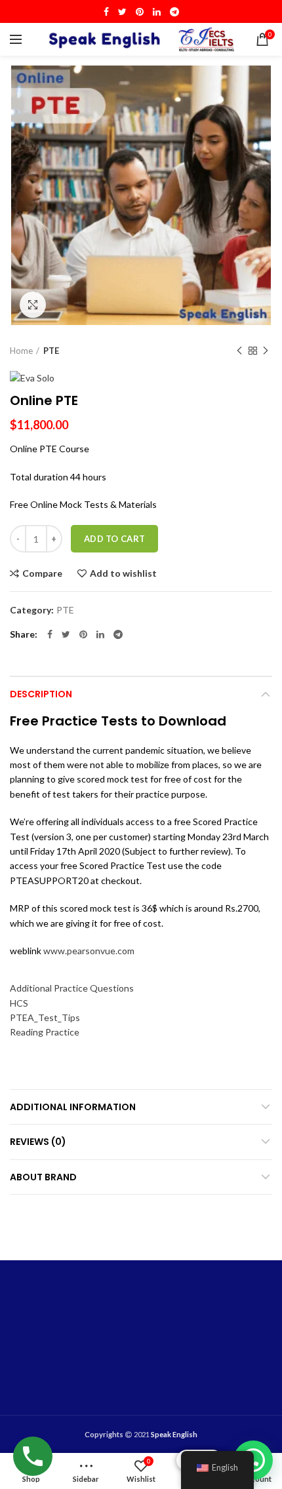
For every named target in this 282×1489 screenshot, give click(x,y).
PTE (51, 350)
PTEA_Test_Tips (45, 1017)
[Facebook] (106, 11)
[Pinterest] (139, 11)
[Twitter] (122, 11)
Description (41, 694)
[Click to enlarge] (33, 305)
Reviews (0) (38, 1141)
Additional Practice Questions (72, 988)
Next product (265, 350)
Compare (42, 573)
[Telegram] (174, 11)
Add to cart (114, 538)
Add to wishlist (123, 573)
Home (21, 350)
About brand (43, 1177)
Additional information (73, 1106)
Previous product (239, 350)
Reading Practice (44, 1031)
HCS (19, 1003)
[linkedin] (156, 11)
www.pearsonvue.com (88, 950)
